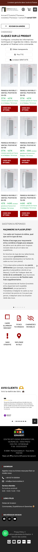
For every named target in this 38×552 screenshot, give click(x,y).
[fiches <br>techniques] (19, 318)
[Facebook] (4, 519)
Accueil (4, 15)
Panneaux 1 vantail (17, 18)
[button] (35, 9)
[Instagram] (9, 519)
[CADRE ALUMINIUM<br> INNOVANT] (7, 317)
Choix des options (7, 109)
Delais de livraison (9, 503)
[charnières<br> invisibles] (30, 318)
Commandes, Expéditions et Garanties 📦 (18, 506)
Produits (12, 15)
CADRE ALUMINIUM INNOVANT (7, 325)
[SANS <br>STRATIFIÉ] (7, 336)
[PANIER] (29, 9)
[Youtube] (15, 519)
